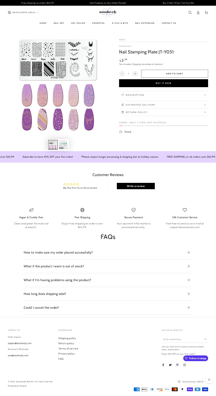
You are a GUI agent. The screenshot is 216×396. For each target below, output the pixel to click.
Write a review (136, 186)
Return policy (66, 343)
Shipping (136, 64)
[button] (190, 12)
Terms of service (68, 348)
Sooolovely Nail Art (25, 381)
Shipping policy (67, 338)
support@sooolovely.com (19, 343)
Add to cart (174, 73)
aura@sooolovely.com (18, 355)
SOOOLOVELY (125, 46)
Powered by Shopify (17, 386)
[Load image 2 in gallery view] (63, 145)
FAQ (61, 358)
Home (121, 40)
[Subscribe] (206, 339)
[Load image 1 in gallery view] (53, 145)
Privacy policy (66, 353)
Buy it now (164, 83)
